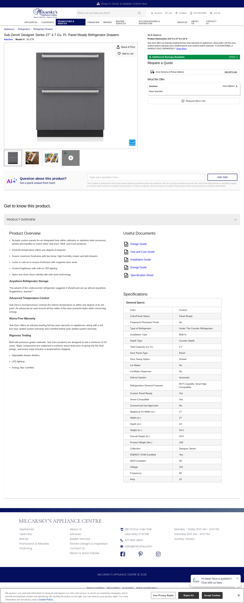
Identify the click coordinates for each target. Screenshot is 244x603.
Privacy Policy (113, 588)
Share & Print (128, 47)
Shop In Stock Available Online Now (124, 4)
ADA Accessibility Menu (146, 588)
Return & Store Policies (84, 553)
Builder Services (121, 22)
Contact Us (211, 22)
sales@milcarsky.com (138, 546)
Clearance (47, 22)
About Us (195, 22)
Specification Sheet (141, 275)
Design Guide (138, 244)
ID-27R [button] (30, 39)
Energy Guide (138, 267)
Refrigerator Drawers (43, 29)
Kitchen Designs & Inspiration (149, 22)
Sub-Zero (8, 39)
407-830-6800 (133, 540)
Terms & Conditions (95, 588)
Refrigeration (24, 29)
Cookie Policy (46, 599)
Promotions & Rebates (66, 22)
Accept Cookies (212, 595)
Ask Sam (222, 177)
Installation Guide (140, 259)
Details (232, 57)
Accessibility (127, 588)
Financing (25, 548)
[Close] (238, 595)
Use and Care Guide (142, 251)
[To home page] (45, 13)
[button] (152, 13)
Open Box (25, 534)
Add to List (127, 53)
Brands (107, 22)
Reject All (189, 595)
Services (182, 22)
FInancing (93, 22)
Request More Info (195, 101)
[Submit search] (139, 13)
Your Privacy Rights (163, 595)
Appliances (30, 22)
